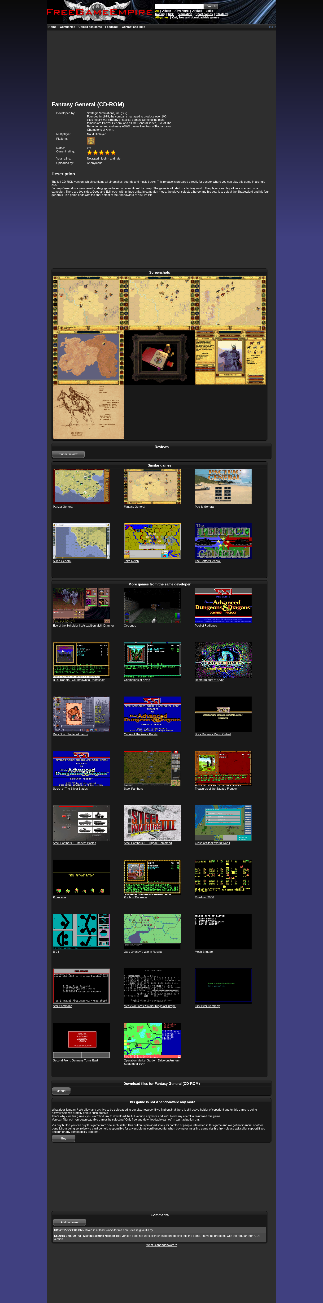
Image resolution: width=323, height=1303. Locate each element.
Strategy (222, 14)
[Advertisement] (161, 63)
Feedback (111, 27)
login (104, 158)
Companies (67, 27)
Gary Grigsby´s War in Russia (143, 951)
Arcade (197, 11)
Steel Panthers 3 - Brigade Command (148, 843)
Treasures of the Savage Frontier (216, 788)
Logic (209, 11)
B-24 (56, 951)
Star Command (62, 1006)
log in (272, 27)
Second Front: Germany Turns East (75, 1060)
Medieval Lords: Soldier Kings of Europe (150, 1006)
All (157, 11)
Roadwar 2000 (204, 897)
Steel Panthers (133, 788)
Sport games (204, 14)
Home (52, 27)
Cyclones (130, 625)
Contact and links (133, 27)
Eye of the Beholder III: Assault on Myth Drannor (83, 625)
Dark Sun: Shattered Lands (70, 734)
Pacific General (204, 506)
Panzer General (63, 506)
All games (162, 17)
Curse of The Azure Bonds (140, 734)
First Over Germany (207, 1006)
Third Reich (131, 561)
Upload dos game (90, 27)
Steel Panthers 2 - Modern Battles (74, 843)
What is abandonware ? (161, 1245)
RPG (171, 14)
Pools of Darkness (135, 897)
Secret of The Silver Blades (70, 788)
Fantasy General (134, 506)
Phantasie (59, 897)
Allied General (62, 561)
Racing (160, 14)
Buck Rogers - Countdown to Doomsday (79, 680)
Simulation (185, 14)
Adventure (182, 11)
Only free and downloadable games (195, 17)
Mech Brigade (204, 951)
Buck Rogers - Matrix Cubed (213, 734)
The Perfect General (208, 561)
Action (166, 11)
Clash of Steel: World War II (212, 843)
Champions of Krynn (137, 680)
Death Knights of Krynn (209, 680)
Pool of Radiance (206, 625)
